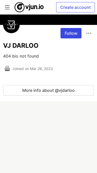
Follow (71, 33)
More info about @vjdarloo (48, 90)
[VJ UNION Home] (29, 7)
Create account (75, 7)
